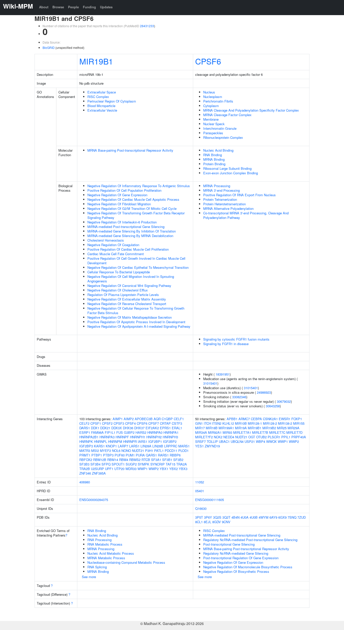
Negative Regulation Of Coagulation (113, 244)
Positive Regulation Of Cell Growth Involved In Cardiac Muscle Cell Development (136, 260)
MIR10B (241, 423)
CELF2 (84, 423)
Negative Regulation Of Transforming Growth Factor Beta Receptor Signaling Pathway (136, 215)
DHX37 (139, 427)
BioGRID (49, 47)
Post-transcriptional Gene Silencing (229, 544)
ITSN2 (216, 423)
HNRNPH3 (170, 437)
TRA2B (84, 468)
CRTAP (165, 423)
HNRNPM (115, 441)
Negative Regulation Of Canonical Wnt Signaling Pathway (129, 285)
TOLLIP (212, 441)
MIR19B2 (269, 427)
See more (89, 576)
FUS (119, 432)
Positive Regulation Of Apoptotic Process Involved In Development (136, 321)
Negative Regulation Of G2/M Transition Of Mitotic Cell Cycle (132, 208)
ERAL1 (177, 427)
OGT (251, 437)
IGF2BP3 (86, 446)
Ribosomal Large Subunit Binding (227, 168)
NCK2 (218, 437)
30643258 (273, 406)
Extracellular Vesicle (102, 110)
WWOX (271, 441)
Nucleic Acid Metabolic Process (110, 553)
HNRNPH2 (154, 437)
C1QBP (167, 418)
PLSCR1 (274, 437)
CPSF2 (107, 423)
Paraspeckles (213, 132)
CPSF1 (95, 423)
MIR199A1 (226, 427)
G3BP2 (129, 432)
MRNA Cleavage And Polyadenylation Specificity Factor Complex (251, 110)
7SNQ (292, 517)
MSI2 (95, 450)
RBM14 (112, 459)
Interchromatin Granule (219, 128)
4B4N (235, 517)
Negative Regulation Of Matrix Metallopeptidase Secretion (129, 317)
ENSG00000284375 (93, 499)
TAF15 (170, 464)
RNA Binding (212, 154)
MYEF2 (105, 450)
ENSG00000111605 (209, 499)
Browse (58, 7)
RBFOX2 (85, 459)
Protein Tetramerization (220, 199)
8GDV (216, 521)
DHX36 (128, 427)
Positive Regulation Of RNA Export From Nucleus (239, 194)
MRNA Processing (216, 185)
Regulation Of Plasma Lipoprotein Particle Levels (123, 294)
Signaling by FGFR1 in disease (226, 343)
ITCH (207, 423)
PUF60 (120, 455)
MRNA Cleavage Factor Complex (227, 114)
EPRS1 (165, 427)
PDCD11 (171, 450)
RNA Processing (99, 539)
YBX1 (164, 468)
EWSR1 (284, 418)
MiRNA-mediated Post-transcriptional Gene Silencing (125, 226)
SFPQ (106, 464)
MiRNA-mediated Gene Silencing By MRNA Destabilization (130, 235)
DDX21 (105, 427)
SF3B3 (84, 464)
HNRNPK (86, 441)
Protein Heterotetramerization (224, 204)
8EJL (207, 521)
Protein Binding (214, 163)
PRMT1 (84, 455)
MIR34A (201, 432)
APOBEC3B (144, 418)
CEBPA (256, 418)
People (73, 7)
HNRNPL (100, 441)
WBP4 (260, 441)
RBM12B (99, 459)
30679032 (284, 401)
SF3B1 (167, 459)
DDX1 (95, 427)
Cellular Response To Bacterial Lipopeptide (118, 272)
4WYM (263, 517)
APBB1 (232, 418)
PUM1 (130, 455)
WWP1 (142, 468)
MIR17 (200, 427)
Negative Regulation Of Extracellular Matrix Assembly (126, 299)
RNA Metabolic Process (104, 544)
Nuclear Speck (214, 123)
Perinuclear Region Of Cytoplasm (111, 101)
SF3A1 (156, 459)
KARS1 (99, 446)
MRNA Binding (214, 159)
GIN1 (199, 423)
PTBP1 (96, 455)
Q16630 (201, 508)
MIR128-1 (255, 423)
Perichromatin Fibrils (218, 101)
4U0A (244, 517)
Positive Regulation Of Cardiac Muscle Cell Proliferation (128, 249)
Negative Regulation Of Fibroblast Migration (119, 204)
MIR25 (282, 427)
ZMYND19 (212, 446)
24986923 (264, 392)
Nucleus (209, 92)
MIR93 (227, 432)
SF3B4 (95, 464)
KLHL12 (228, 423)
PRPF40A (298, 437)
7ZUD (301, 517)
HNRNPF (122, 437)
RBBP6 (175, 455)
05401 (199, 490)
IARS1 (142, 441)
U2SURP (97, 468)
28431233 (147, 26)
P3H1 (149, 450)
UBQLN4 (237, 441)
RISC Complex (98, 96)
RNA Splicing (97, 567)
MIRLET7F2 (204, 437)
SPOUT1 (118, 464)
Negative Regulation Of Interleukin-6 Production (122, 222)
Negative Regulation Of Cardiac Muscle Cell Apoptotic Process (133, 199)
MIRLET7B (260, 432)
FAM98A (97, 432)
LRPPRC (170, 446)
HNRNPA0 (154, 432)
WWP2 (154, 468)
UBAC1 (224, 441)
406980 (84, 482)
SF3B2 (178, 459)
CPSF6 (208, 61)
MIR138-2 (285, 423)
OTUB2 (261, 437)
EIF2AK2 (152, 427)
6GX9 (282, 517)
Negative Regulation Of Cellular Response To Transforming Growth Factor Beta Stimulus (135, 310)
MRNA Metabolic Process (106, 557)
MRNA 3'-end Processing (221, 190)
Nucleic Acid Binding (218, 150)
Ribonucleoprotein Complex (223, 137)
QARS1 (151, 455)
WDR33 (130, 468)
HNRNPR (130, 441)
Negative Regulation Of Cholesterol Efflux (117, 290)
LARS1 (134, 446)
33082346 (239, 396)
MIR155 (298, 423)
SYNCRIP (157, 464)
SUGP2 (131, 464)
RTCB (146, 459)
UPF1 (109, 468)
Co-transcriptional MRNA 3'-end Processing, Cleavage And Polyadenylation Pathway (246, 215)
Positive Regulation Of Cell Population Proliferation (124, 190)
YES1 (199, 446)
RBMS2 (135, 459)
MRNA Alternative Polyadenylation (228, 208)
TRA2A (181, 464)
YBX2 (173, 468)
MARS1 (184, 446)
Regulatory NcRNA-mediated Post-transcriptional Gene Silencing (250, 539)
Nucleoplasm (212, 96)
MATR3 (84, 450)
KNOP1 (111, 446)
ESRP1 (84, 432)
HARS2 (140, 432)
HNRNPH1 (137, 437)
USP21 (250, 441)
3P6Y (208, 517)
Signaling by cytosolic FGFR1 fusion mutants (236, 339)
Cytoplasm (211, 105)
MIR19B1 (96, 61)
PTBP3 (108, 455)
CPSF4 (130, 423)
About (43, 7)
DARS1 (84, 427)
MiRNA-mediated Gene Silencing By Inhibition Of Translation (131, 231)
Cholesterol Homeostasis (105, 240)
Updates (106, 7)
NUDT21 (138, 450)
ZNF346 (85, 473)
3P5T (199, 517)
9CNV (226, 521)
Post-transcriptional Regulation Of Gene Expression (241, 557)
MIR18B (212, 427)
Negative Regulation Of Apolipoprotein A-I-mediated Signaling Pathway (138, 326)
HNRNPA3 (107, 437)
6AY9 (273, 517)
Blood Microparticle (101, 105)
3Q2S (217, 517)
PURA (140, 455)
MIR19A (241, 427)
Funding (89, 7)
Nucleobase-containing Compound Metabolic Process (126, 562)
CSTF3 (177, 423)
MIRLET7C (277, 432)
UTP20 (119, 468)
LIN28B (157, 446)
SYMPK (143, 464)
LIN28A (146, 446)
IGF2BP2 (170, 441)
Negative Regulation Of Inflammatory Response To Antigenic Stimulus (138, 185)
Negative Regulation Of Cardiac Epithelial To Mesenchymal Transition (138, 267)
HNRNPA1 (171, 432)
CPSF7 (153, 423)
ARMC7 (244, 418)
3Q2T (226, 517)
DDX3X (116, 427)
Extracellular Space (101, 92)
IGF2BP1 (155, 441)
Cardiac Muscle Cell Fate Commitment (115, 253)
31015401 (210, 383)
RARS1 (163, 455)
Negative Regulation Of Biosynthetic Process (236, 571)
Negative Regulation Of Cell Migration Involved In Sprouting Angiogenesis (130, 278)
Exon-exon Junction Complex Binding (230, 173)
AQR (157, 418)
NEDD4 (228, 437)
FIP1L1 (110, 432)
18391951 (223, 374)
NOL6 (116, 450)
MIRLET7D (294, 432)
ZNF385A (99, 473)
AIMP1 (118, 418)
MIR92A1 (215, 432)
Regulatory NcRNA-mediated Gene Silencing (235, 553)
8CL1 (199, 521)
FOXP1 (296, 418)
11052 (199, 482)
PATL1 (159, 450)
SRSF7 (200, 441)
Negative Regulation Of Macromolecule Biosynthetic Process (247, 567)
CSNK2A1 (270, 418)
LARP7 (123, 446)
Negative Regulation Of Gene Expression (117, 194)
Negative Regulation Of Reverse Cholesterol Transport (126, 303)
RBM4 (123, 459)
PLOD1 (183, 450)
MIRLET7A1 (242, 432)
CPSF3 (119, 423)
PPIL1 (285, 437)
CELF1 (179, 418)
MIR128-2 (270, 423)
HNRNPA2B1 (88, 437)
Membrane (211, 119)
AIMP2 (129, 418)
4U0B (254, 517)
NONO (126, 450)
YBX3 (183, 468)
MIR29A (293, 427)
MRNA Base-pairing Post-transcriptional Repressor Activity (130, 150)
